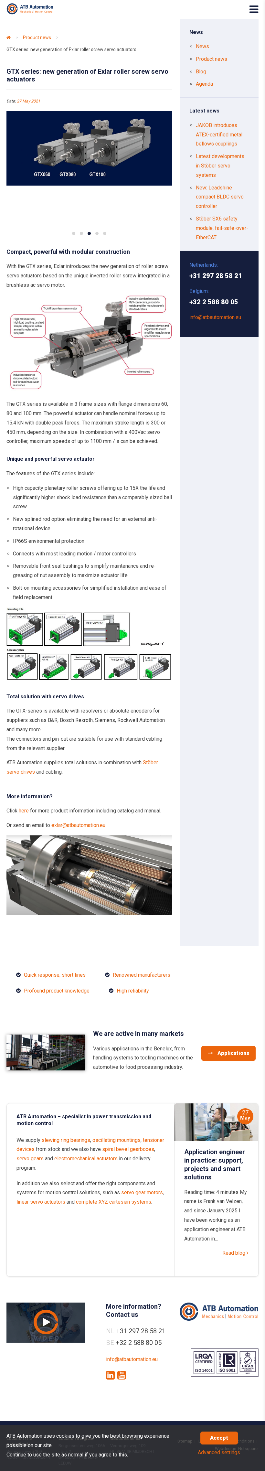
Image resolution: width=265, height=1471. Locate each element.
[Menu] (254, 9)
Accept (219, 1438)
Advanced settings (219, 1452)
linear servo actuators (40, 1202)
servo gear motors (142, 1192)
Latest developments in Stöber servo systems (220, 165)
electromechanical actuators (86, 1158)
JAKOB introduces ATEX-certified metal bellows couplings (219, 134)
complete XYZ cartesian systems (113, 1202)
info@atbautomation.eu (215, 317)
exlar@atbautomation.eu (78, 825)
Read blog (234, 1253)
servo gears (30, 1158)
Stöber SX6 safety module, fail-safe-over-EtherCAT (222, 228)
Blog (201, 72)
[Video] (45, 1323)
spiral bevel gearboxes (128, 1149)
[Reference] (45, 1069)
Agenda (204, 84)
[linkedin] (110, 1375)
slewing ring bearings (66, 1140)
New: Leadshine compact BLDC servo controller (220, 197)
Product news (37, 37)
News (202, 46)
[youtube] (121, 1375)
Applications (232, 1053)
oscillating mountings (116, 1140)
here (23, 811)
